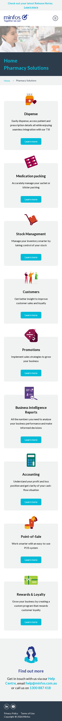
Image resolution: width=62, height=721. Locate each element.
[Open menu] (55, 18)
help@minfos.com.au (41, 683)
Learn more (31, 7)
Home (7, 80)
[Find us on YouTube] (13, 706)
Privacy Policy (11, 713)
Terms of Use (28, 713)
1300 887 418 (40, 688)
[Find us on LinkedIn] (6, 706)
